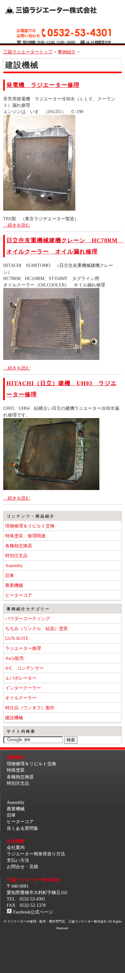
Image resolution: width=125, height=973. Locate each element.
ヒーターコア (18, 595)
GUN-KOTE (17, 638)
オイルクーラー (21, 697)
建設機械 (14, 717)
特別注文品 (16, 555)
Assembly (14, 565)
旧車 (9, 575)
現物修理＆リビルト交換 (29, 525)
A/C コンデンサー (24, 668)
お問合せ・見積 (22, 866)
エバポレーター (21, 678)
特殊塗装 (16, 770)
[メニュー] (112, 10)
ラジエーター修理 (23, 648)
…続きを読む (16, 225)
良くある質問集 (22, 828)
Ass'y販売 (14, 658)
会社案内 (16, 847)
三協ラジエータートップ (28, 51)
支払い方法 (18, 860)
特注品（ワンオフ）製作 (29, 707)
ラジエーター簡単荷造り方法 (36, 853)
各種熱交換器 (18, 545)
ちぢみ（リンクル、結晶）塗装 (36, 628)
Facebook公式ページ (33, 912)
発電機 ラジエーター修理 (42, 85)
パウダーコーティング (27, 618)
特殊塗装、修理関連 (25, 535)
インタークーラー (23, 687)
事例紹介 (67, 51)
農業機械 (14, 585)
